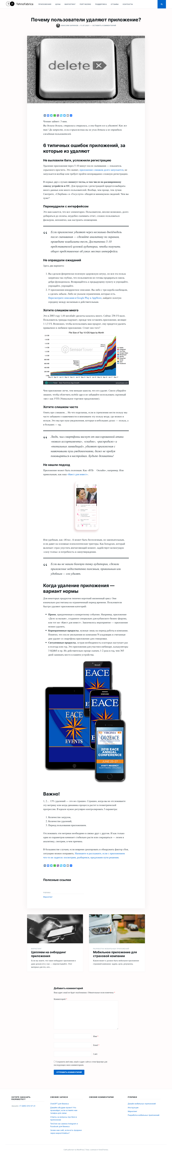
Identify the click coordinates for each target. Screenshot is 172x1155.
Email (96, 1045)
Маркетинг (70, 4)
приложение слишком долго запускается (101, 169)
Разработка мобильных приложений (111, 949)
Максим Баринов (69, 25)
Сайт (95, 1054)
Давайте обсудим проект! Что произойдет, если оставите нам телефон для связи (63, 1110)
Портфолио (85, 4)
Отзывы (115, 4)
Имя (95, 1036)
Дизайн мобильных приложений (142, 1104)
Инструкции (133, 1107)
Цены (58, 4)
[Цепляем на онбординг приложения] (55, 928)
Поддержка (101, 4)
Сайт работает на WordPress (74, 1150)
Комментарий (60, 999)
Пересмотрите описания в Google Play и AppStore (75, 297)
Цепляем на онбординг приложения (48, 954)
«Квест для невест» (77, 474)
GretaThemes (103, 1150)
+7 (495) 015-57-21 (27, 1106)
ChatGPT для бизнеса (59, 1104)
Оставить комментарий (104, 25)
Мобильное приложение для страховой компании (115, 954)
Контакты (128, 4)
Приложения (44, 4)
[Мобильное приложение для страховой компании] (117, 928)
